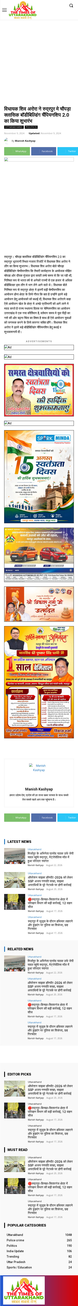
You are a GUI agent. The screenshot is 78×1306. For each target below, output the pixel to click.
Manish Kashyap (25, 140)
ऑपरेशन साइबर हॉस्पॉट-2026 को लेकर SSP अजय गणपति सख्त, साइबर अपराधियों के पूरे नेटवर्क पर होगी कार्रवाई (50, 881)
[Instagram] (49, 6)
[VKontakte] (63, 1290)
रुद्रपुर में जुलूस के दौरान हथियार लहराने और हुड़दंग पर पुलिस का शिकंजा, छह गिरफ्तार (50, 925)
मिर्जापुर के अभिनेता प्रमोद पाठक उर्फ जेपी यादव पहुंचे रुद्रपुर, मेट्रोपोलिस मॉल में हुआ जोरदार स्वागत (50, 857)
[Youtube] (62, 6)
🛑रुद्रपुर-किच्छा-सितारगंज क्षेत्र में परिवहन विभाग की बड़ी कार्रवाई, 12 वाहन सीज (50, 903)
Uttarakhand (14, 127)
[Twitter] (56, 6)
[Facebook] (43, 6)
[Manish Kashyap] (8, 141)
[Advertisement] (39, 61)
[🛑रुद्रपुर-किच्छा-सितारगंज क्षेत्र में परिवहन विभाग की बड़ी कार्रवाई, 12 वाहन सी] (14, 902)
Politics (31, 127)
